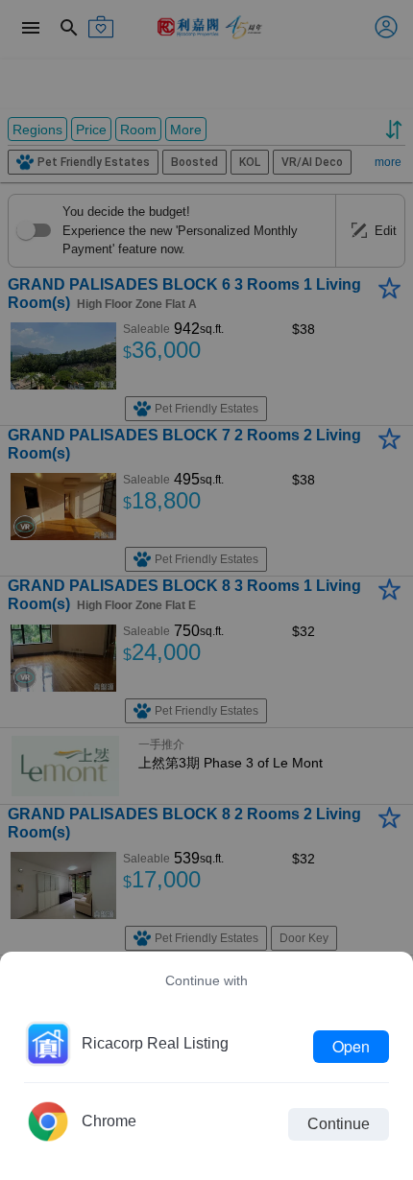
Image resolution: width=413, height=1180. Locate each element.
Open (351, 1046)
